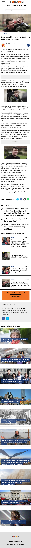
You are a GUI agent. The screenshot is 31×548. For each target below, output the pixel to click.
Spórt (7, 314)
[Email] (24, 199)
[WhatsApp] (28, 199)
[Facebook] (21, 199)
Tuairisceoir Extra (11, 44)
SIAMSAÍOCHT (21, 6)
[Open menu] (3, 2)
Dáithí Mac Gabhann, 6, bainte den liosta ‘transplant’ (16, 220)
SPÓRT (14, 6)
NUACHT (7, 6)
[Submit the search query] (6, 11)
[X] (17, 199)
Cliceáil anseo (15, 296)
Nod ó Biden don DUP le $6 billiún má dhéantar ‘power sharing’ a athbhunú (16, 226)
